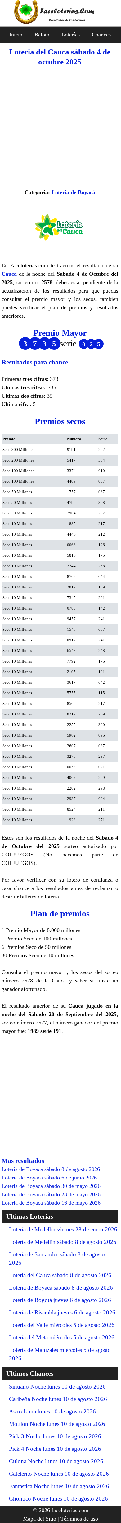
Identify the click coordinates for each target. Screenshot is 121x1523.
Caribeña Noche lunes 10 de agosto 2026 (58, 1399)
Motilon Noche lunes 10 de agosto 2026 (57, 1424)
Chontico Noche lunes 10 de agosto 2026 (58, 1498)
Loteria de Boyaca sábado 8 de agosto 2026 (61, 1287)
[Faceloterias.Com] (60, 22)
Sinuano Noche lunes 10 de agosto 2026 (57, 1386)
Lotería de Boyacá (73, 192)
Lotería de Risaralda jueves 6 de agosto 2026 (62, 1312)
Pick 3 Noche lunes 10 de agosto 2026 (55, 1436)
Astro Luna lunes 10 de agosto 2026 (52, 1411)
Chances (101, 34)
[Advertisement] (60, 127)
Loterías (70, 34)
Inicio (15, 34)
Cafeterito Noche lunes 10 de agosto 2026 (59, 1473)
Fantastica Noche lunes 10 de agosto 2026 (59, 1486)
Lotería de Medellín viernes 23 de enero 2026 (63, 1229)
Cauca (9, 274)
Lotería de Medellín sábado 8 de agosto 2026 (62, 1242)
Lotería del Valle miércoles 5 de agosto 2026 (61, 1325)
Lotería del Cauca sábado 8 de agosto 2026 (60, 1275)
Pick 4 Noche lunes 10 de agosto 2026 (55, 1449)
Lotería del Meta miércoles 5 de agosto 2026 (61, 1337)
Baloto (41, 34)
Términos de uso (79, 1519)
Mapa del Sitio (39, 1519)
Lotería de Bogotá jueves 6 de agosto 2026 (60, 1300)
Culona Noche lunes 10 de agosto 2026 (56, 1461)
